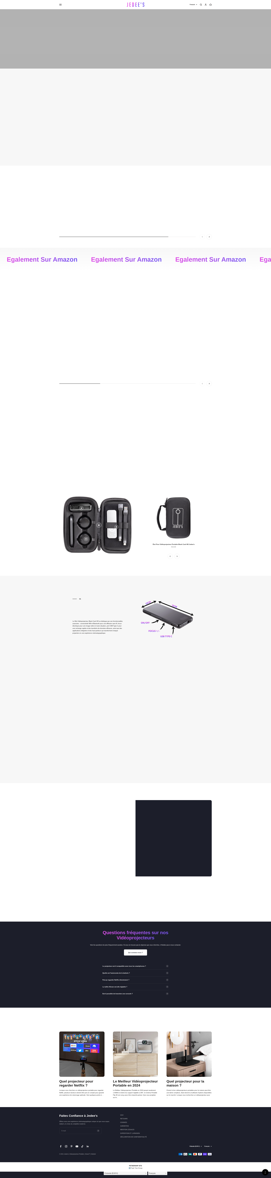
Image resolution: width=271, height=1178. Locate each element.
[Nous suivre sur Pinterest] (71, 1146)
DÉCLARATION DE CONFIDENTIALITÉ (133, 1137)
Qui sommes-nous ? (135, 952)
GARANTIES (124, 1126)
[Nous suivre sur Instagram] (66, 1146)
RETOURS (123, 1118)
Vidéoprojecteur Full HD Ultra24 (116, 224)
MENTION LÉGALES (127, 1129)
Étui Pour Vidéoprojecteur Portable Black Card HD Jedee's (174, 544)
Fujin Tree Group (136, 1168)
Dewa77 (87, 1154)
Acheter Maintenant (174, 853)
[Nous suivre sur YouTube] (76, 1146)
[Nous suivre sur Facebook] (60, 1146)
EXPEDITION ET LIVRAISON (130, 1133)
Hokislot (93, 1154)
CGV (121, 1115)
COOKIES (123, 1122)
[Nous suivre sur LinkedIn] (87, 1146)
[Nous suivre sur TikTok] (82, 1146)
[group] (135, 117)
